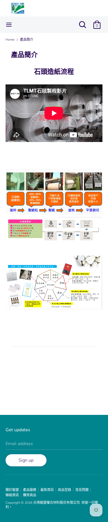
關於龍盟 (12, 490)
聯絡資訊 (12, 495)
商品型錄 (64, 490)
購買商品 (29, 495)
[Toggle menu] (9, 24)
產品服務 (29, 490)
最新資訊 (47, 490)
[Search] (82, 22)
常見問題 (82, 490)
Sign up (26, 460)
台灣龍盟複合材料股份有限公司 (56, 502)
